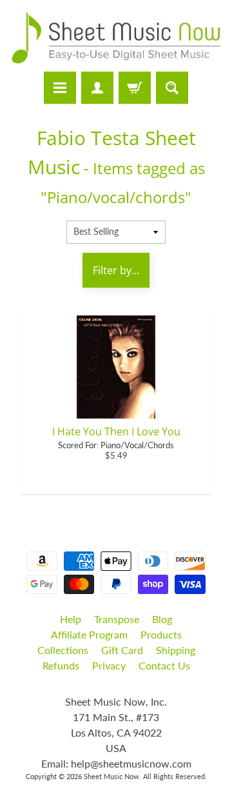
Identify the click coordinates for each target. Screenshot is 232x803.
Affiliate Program (89, 634)
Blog (162, 619)
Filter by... (116, 270)
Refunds (61, 665)
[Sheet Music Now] (116, 37)
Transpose (116, 619)
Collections (62, 650)
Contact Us (164, 665)
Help (70, 619)
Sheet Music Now (111, 776)
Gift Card (122, 650)
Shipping (175, 650)
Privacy (109, 665)
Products (161, 634)
